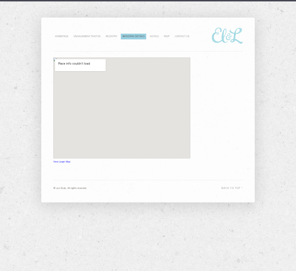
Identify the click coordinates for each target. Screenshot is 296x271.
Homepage (61, 36)
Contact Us (182, 36)
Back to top (232, 187)
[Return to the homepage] (227, 43)
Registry (111, 36)
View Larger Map (61, 162)
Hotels (154, 36)
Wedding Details (133, 36)
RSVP (167, 36)
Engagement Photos (87, 36)
